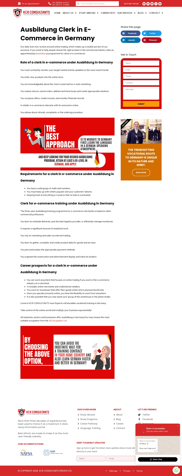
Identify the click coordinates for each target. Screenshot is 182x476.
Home (57, 12)
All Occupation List (58, 320)
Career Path (108, 12)
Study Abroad (87, 12)
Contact (154, 12)
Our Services (124, 12)
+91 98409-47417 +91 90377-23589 (60, 3)
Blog (141, 12)
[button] (131, 33)
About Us (68, 12)
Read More (141, 172)
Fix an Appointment (30, 3)
